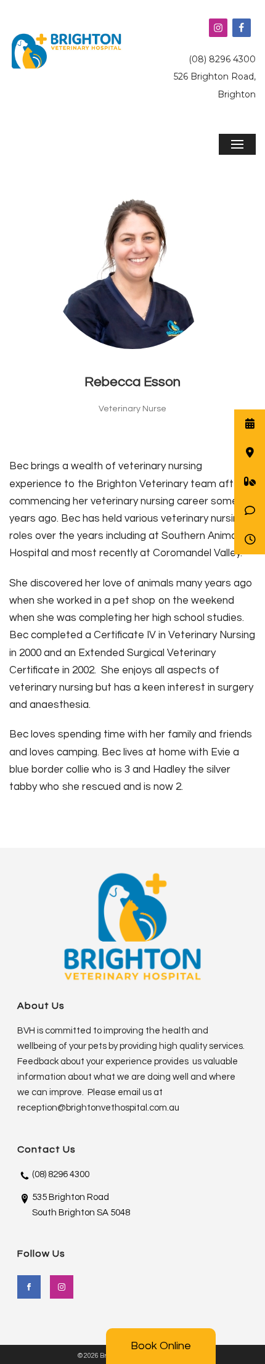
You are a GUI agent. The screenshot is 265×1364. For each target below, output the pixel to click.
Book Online (161, 1346)
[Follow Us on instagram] (61, 1287)
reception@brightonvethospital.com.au (98, 1107)
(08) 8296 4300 (222, 59)
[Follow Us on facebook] (29, 1287)
